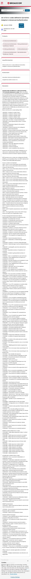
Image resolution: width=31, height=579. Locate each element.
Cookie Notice (13, 574)
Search (27, 10)
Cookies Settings (15, 577)
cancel (23, 10)
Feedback (21, 24)
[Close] (27, 560)
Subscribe (21, 26)
